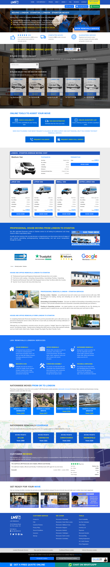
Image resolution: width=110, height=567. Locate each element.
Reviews (76, 2)
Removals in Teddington (62, 533)
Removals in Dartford (61, 530)
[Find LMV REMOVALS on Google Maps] (16, 534)
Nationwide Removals (85, 347)
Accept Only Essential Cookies (68, 558)
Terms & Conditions (38, 530)
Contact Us (36, 519)
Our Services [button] (41, 2)
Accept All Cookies (42, 558)
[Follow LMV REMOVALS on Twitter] (13, 534)
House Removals (22, 347)
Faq (70, 2)
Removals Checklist (84, 533)
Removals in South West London (64, 522)
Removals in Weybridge (62, 519)
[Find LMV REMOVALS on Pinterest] (19, 534)
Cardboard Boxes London (66, 550)
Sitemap (35, 535)
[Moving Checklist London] (24, 500)
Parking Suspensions (84, 538)
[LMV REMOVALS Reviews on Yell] (66, 257)
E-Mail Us (13, 529)
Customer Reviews (38, 524)
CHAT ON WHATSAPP (84, 564)
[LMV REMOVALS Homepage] (14, 2)
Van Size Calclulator (84, 522)
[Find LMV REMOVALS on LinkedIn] (21, 534)
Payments (81, 530)
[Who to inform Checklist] (86, 499)
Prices (51, 2)
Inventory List (82, 527)
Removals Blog (83, 535)
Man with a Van (21, 364)
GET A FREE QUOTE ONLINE (29, 564)
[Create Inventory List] (55, 500)
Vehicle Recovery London (89, 550)
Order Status (82, 524)
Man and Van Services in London (43, 550)
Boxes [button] (64, 2)
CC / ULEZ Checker (84, 541)
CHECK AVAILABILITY (24, 122)
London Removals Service (20, 550)
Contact (84, 2)
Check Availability (83, 519)
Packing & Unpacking (85, 364)
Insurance (35, 533)
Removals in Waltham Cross (63, 524)
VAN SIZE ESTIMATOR (55, 122)
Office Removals (52, 347)
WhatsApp (96, 6)
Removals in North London (63, 535)
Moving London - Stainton (21, 266)
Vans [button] (56, 2)
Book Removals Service (87, 28)
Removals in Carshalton (62, 538)
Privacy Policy (78, 554)
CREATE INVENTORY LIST (85, 122)
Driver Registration (83, 544)
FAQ (34, 522)
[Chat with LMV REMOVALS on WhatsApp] (71, 564)
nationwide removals (64, 389)
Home (32, 2)
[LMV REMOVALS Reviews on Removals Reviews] (20, 257)
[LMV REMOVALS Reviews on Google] (89, 257)
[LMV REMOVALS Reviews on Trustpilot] (43, 257)
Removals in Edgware (61, 527)
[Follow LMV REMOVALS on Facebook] (10, 534)
